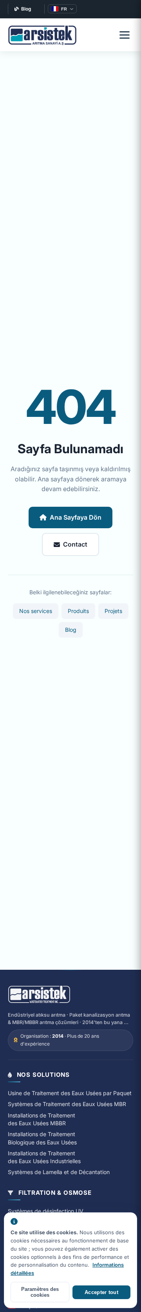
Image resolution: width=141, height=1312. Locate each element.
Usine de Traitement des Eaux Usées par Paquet (70, 1093)
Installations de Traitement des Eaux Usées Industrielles (44, 1157)
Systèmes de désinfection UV (45, 1211)
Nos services (35, 611)
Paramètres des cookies (40, 1292)
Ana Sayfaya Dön (75, 517)
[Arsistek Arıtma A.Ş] (39, 994)
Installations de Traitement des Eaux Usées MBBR (41, 1119)
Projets (113, 611)
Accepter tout (101, 1292)
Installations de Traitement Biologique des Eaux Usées (42, 1138)
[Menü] (124, 34)
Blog (26, 9)
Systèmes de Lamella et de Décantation (59, 1172)
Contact (75, 544)
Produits (78, 611)
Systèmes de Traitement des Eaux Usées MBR (67, 1104)
